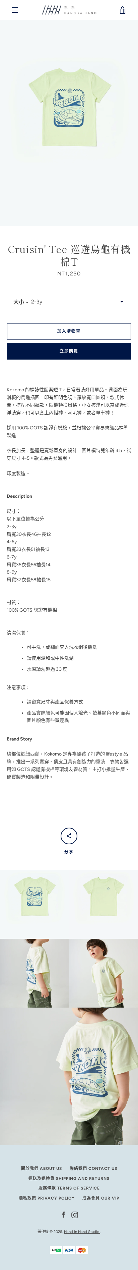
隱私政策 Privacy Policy (47, 1198)
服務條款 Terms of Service (69, 1188)
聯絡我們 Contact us (93, 1168)
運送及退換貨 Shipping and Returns (69, 1178)
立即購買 (69, 351)
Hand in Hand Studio (82, 1231)
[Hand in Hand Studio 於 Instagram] (74, 1214)
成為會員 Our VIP (100, 1198)
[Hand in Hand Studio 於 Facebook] (63, 1214)
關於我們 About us (41, 1168)
